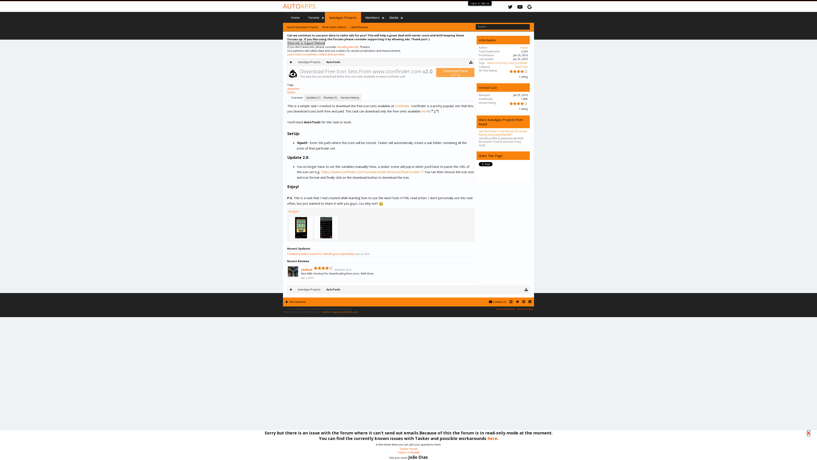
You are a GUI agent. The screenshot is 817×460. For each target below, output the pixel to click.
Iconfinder (402, 106)
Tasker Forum (408, 449)
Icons (511, 63)
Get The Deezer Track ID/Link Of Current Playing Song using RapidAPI (503, 133)
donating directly (348, 47)
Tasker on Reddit (409, 452)
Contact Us (499, 302)
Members (372, 17)
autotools (293, 89)
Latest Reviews (359, 27)
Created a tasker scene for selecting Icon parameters (321, 254)
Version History (350, 97)
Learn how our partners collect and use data (315, 54)
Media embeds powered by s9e (302, 311)
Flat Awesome (297, 302)
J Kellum (306, 270)
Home (295, 17)
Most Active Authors (334, 27)
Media (393, 17)
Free (503, 63)
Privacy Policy (525, 308)
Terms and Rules (505, 308)
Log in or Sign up (479, 3)
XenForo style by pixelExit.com (340, 311)
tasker (291, 92)
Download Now (455, 72)
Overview (297, 97)
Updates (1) (313, 97)
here (424, 111)
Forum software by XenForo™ (320, 308)
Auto (299, 6)
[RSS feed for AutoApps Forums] (530, 302)
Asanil (524, 47)
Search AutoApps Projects (302, 27)
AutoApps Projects (343, 17)
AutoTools (493, 63)
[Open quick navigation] (471, 62)
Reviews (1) (330, 97)
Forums (313, 17)
